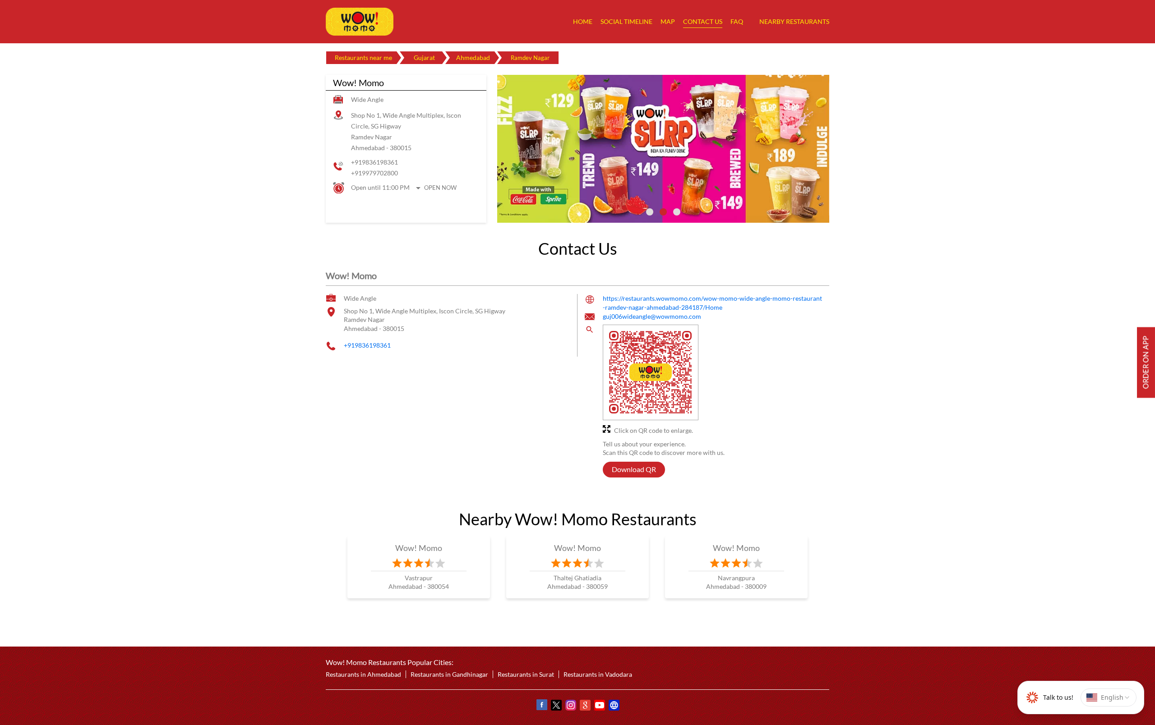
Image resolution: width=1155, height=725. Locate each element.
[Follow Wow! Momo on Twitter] (556, 706)
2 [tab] (663, 212)
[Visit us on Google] (585, 706)
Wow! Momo (419, 548)
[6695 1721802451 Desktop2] (1146, 362)
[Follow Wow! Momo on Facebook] (541, 706)
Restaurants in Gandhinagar (449, 674)
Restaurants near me (363, 57)
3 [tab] (676, 212)
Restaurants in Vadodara (598, 674)
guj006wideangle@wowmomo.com (652, 317)
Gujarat (424, 57)
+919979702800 (374, 173)
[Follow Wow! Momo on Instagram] (570, 706)
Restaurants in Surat (526, 674)
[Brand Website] (613, 706)
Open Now (440, 187)
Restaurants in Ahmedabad (363, 674)
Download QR (634, 469)
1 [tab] (649, 212)
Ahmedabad (473, 57)
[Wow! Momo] (359, 22)
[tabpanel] (663, 149)
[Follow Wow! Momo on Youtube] (599, 706)
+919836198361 (374, 162)
